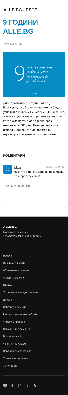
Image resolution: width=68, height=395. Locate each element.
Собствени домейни (15, 306)
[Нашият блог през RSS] (34, 385)
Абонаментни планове (16, 270)
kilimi (17, 167)
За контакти (10, 365)
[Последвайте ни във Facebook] (12, 385)
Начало (7, 255)
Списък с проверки (14, 321)
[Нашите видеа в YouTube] (5, 385)
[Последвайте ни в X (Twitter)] (27, 385)
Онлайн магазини (13, 277)
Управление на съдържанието (21, 292)
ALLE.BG (20, 10)
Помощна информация (16, 328)
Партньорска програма (17, 350)
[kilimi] (7, 169)
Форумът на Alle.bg (14, 343)
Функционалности (14, 262)
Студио (7, 284)
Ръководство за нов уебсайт (20, 314)
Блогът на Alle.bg (13, 336)
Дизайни (8, 299)
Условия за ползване (15, 358)
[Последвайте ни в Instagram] (19, 385)
